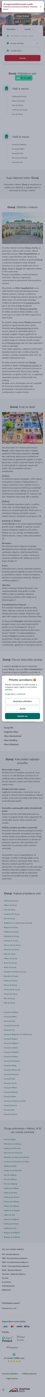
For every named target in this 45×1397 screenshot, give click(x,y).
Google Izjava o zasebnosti (15, 694)
